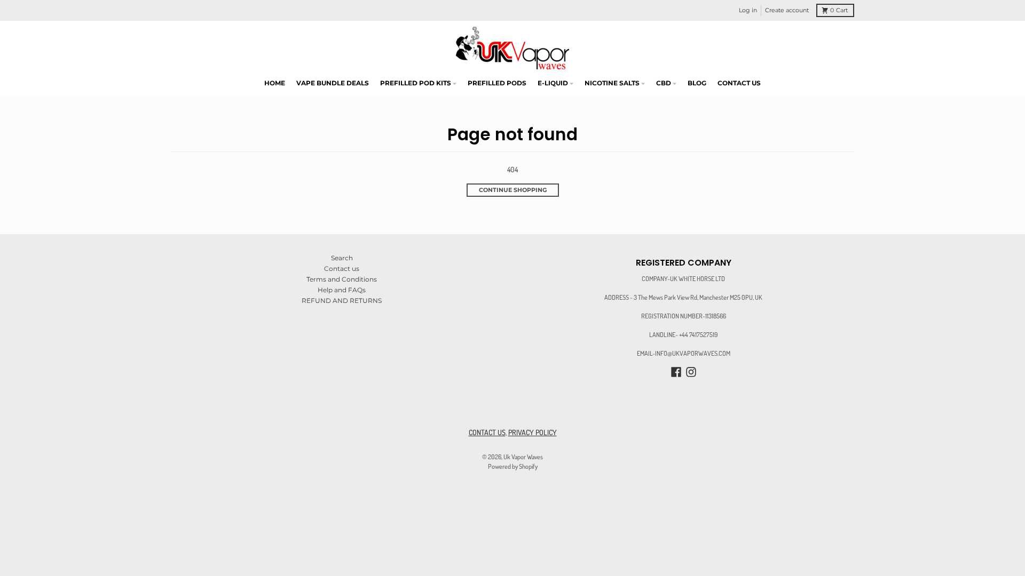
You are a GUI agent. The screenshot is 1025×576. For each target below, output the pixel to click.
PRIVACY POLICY (532, 432)
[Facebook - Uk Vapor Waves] (676, 372)
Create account (787, 10)
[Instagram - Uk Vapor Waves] (691, 372)
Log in (748, 10)
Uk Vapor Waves (523, 456)
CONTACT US (487, 432)
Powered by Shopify (513, 466)
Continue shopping (513, 190)
